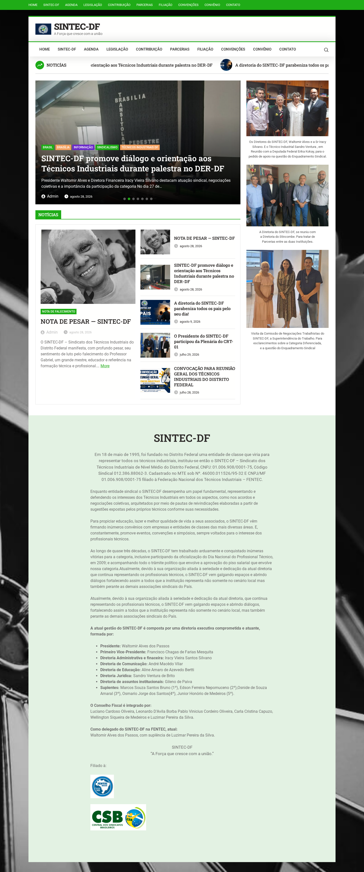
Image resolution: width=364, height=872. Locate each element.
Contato (233, 5)
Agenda (71, 5)
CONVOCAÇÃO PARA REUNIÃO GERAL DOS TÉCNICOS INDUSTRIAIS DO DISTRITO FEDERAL (204, 376)
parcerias (144, 5)
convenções (188, 5)
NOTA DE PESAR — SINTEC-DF (86, 321)
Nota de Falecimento (58, 311)
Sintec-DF (51, 5)
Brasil (207, 147)
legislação (92, 5)
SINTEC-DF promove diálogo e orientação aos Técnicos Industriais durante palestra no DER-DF (94, 65)
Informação (38, 147)
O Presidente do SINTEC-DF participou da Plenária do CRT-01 (203, 341)
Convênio (212, 5)
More (105, 366)
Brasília (223, 147)
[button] (41, 140)
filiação (165, 5)
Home (32, 5)
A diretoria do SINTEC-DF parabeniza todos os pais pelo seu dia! (270, 65)
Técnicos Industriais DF (94, 147)
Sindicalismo (62, 147)
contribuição (119, 5)
